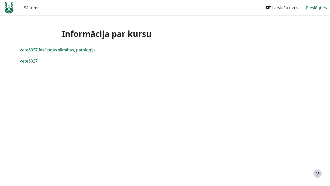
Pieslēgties (316, 8)
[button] (282, 8)
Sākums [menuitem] (31, 8)
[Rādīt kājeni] (318, 173)
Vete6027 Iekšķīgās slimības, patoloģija (58, 50)
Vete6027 (29, 61)
